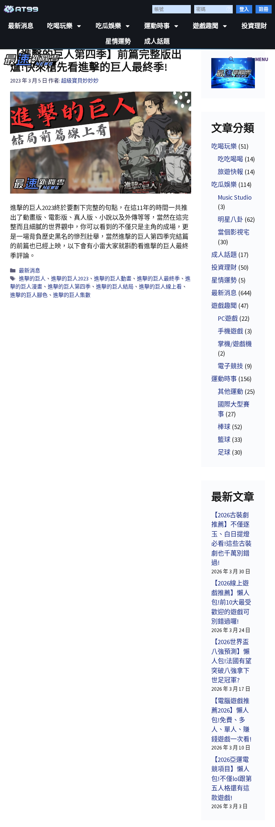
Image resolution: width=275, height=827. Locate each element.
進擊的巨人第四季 (69, 286)
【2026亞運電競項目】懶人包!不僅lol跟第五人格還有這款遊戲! (231, 779)
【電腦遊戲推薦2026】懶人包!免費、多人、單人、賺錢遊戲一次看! (231, 720)
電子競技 (230, 366)
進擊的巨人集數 (72, 295)
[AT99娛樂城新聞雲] (32, 59)
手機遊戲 (230, 331)
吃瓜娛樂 (108, 26)
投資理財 (254, 26)
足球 (224, 452)
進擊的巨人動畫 (112, 278)
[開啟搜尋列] (231, 59)
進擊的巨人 (32, 278)
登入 (244, 9)
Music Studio (235, 197)
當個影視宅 (234, 232)
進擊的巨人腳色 (29, 295)
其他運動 (230, 391)
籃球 (224, 439)
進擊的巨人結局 (114, 286)
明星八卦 (230, 219)
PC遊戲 (228, 318)
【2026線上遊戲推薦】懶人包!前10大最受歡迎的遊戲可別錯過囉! (231, 602)
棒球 (224, 427)
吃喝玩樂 (59, 26)
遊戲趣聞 (205, 26)
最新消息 (21, 26)
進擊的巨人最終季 (158, 278)
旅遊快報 (230, 172)
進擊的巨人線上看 (160, 286)
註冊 (263, 9)
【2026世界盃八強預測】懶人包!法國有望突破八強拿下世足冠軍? (231, 661)
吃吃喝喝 (230, 159)
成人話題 (157, 41)
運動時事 (157, 26)
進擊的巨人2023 (70, 278)
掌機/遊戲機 (235, 344)
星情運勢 (118, 41)
